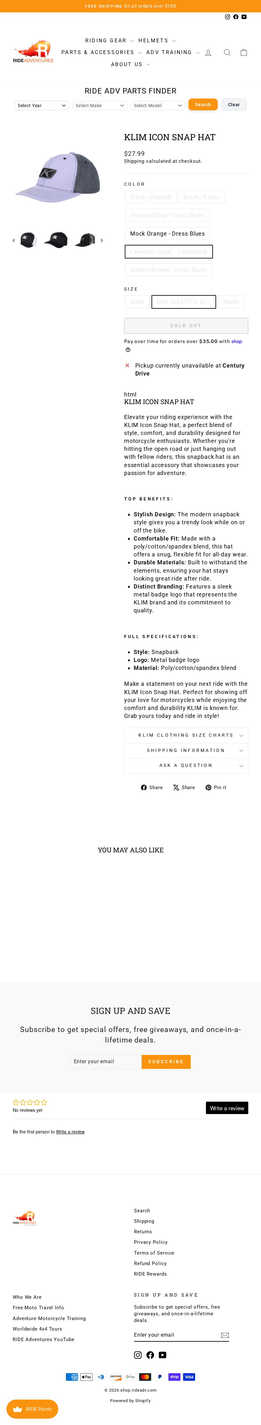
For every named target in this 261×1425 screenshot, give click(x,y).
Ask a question (186, 765)
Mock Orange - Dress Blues (167, 233)
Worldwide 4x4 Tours (37, 1329)
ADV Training (170, 52)
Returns (143, 1232)
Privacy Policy (151, 1242)
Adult (137, 302)
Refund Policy (150, 1263)
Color (135, 184)
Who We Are (27, 1297)
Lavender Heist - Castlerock (169, 251)
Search (203, 104)
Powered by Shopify (130, 1400)
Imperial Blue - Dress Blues (167, 215)
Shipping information (186, 750)
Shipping (134, 161)
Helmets (154, 41)
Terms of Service (154, 1253)
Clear (234, 104)
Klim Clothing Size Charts (186, 735)
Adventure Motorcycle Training (49, 1318)
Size (131, 289)
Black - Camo (202, 197)
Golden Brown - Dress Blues (168, 269)
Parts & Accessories (99, 52)
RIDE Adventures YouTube (43, 1339)
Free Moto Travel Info (38, 1308)
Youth (231, 302)
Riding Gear (107, 41)
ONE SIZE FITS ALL (183, 302)
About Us (128, 64)
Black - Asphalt (151, 197)
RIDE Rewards (150, 1274)
